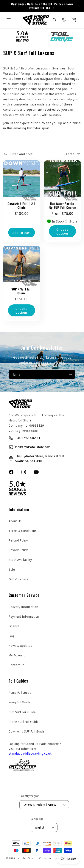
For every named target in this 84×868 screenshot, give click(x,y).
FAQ (11, 636)
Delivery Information (23, 607)
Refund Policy (18, 540)
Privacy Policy (18, 550)
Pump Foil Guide (20, 692)
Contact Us (16, 665)
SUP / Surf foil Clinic (21, 291)
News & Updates (20, 646)
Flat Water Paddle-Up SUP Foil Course (62, 205)
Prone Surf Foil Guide (24, 722)
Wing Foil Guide (20, 702)
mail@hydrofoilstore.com (33, 447)
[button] (8, 20)
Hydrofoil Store (25, 858)
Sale (12, 569)
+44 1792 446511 (27, 438)
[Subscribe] (70, 374)
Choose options (62, 231)
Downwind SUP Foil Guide (27, 731)
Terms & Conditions (23, 531)
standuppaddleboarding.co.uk (30, 753)
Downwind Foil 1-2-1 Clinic (22, 205)
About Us (15, 521)
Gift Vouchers (18, 579)
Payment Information (24, 616)
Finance (14, 626)
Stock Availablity (20, 560)
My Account (17, 655)
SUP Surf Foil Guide (22, 712)
